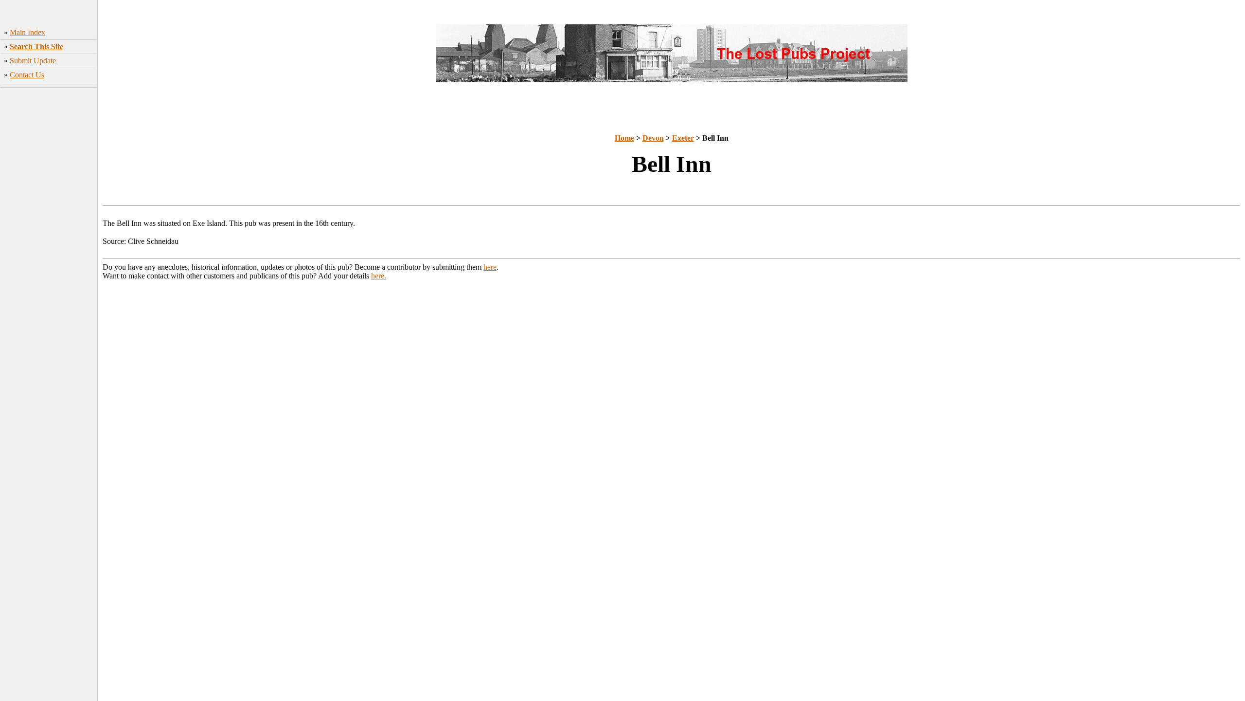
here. (378, 276)
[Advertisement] (49, 236)
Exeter (683, 138)
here (490, 267)
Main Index (27, 32)
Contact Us (27, 75)
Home (624, 138)
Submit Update (33, 60)
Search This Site (36, 46)
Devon (653, 138)
